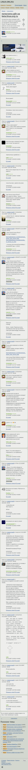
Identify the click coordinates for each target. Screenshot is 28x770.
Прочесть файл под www (13, 752)
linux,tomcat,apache (12, 746)
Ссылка (4, 36)
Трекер (17, 7)
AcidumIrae (9, 74)
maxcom (8, 31)
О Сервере (3, 760)
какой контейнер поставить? (14, 724)
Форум (7, 7)
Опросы (12, 7)
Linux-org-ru (10, 11)
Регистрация (18, 5)
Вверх (24, 760)
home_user (9, 58)
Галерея (8, 5)
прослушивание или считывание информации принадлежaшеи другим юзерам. (13, 740)
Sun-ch (8, 89)
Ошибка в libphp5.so (12, 744)
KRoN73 (8, 204)
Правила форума (10, 760)
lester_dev (8, 441)
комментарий (10, 66)
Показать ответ (10, 62)
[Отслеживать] (23, 24)
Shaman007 (9, 101)
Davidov (8, 493)
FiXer (7, 455)
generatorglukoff (10, 524)
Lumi (7, 157)
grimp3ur (8, 220)
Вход (24, 5)
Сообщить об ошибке (6, 763)
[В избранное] (23, 19)
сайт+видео (10, 736)
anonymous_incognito (11, 571)
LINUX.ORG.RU (7, 2)
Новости (3, 5)
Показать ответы (10, 207)
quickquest (9, 425)
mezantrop (8, 146)
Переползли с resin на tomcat (14, 727)
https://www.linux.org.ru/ (6, 764)
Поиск (22, 7)
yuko (7, 657)
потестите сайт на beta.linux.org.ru (11, 14)
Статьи (3, 7)
